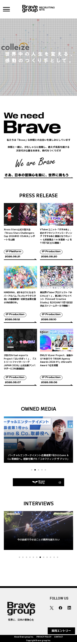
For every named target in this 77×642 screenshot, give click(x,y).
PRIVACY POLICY (43, 637)
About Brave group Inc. (24, 637)
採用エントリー (61, 630)
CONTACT (58, 637)
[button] (31, 469)
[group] (38, 530)
